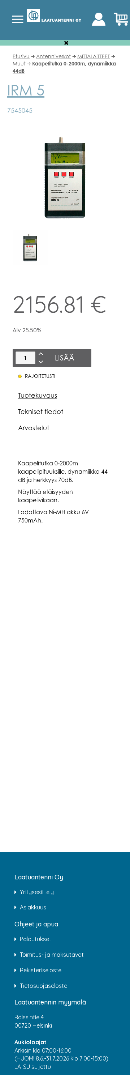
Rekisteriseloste (40, 970)
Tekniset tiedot (40, 411)
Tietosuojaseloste (43, 985)
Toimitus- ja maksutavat (52, 954)
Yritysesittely (37, 892)
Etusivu (21, 56)
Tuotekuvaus (37, 395)
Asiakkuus (33, 907)
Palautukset (35, 939)
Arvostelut (33, 428)
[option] (30, 247)
